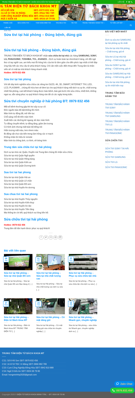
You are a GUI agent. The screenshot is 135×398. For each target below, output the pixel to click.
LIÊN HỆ (121, 2)
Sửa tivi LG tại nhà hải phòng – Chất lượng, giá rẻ (118, 58)
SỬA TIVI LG (111, 162)
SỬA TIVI (7, 30)
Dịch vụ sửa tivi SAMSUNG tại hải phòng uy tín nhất (118, 41)
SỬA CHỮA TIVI (23, 23)
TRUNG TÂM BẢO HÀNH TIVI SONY (117, 106)
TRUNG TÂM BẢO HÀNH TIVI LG (117, 123)
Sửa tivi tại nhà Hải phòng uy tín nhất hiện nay (117, 84)
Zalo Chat (126, 383)
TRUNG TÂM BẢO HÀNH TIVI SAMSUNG (117, 114)
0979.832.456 (124, 390)
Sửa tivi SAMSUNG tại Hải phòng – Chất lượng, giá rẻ (118, 75)
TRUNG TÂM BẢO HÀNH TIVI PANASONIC (117, 131)
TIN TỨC (74, 23)
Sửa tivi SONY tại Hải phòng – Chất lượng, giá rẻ (118, 67)
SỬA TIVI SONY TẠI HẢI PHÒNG (117, 150)
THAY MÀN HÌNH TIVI (43, 23)
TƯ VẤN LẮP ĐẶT (116, 23)
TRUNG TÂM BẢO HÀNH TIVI (92, 23)
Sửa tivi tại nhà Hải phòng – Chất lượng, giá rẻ (117, 50)
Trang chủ (7, 23)
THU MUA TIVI (61, 23)
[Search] (131, 25)
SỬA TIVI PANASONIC (116, 167)
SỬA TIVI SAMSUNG (115, 157)
